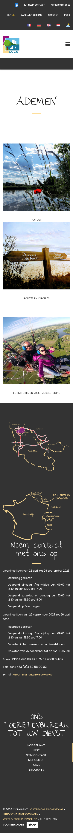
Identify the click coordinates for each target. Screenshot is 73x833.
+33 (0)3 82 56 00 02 (60, 5)
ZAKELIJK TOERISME (31, 15)
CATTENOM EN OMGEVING (46, 809)
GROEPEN (53, 15)
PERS (67, 15)
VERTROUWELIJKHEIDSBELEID (20, 819)
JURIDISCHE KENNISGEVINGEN (20, 814)
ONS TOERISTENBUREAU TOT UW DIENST (36, 726)
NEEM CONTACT (35, 5)
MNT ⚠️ (11, 15)
